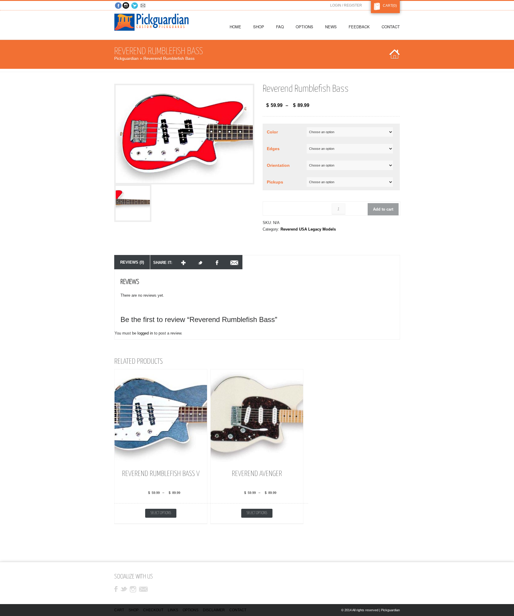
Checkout (153, 610)
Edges (273, 148)
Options (190, 610)
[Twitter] (135, 5)
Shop (133, 610)
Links (173, 610)
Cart (386, 6)
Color (272, 132)
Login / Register (346, 5)
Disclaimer (214, 610)
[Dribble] (127, 5)
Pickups (275, 182)
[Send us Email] (143, 5)
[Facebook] (118, 5)
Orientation (278, 165)
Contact (237, 610)
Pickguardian (126, 58)
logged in (145, 333)
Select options (161, 513)
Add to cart (383, 209)
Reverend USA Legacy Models (308, 229)
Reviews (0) (132, 262)
